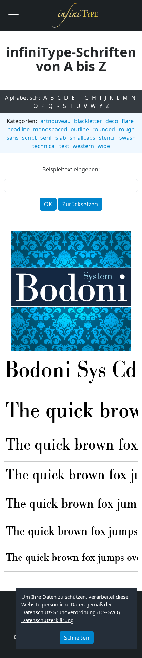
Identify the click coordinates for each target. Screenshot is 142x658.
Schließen (76, 637)
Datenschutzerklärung (47, 620)
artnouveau (55, 121)
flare (128, 121)
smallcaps (82, 137)
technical (44, 146)
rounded (103, 129)
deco (111, 121)
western (83, 146)
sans (13, 137)
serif (46, 137)
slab (60, 137)
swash (127, 137)
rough (127, 129)
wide (104, 146)
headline (18, 129)
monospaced (50, 129)
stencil (107, 137)
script (29, 137)
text (64, 146)
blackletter (88, 121)
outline (80, 129)
